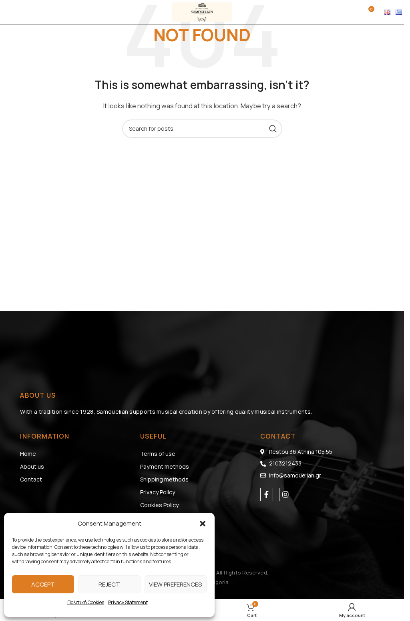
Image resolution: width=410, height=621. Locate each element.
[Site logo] (202, 11)
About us (32, 466)
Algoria (220, 582)
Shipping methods (164, 479)
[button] (203, 524)
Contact (31, 479)
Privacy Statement (128, 602)
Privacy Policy (157, 492)
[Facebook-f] (266, 494)
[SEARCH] (273, 128)
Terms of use (157, 453)
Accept (43, 584)
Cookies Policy (159, 505)
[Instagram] (285, 494)
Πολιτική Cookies (85, 602)
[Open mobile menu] (10, 12)
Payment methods (164, 466)
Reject (109, 584)
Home (28, 453)
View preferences (175, 584)
